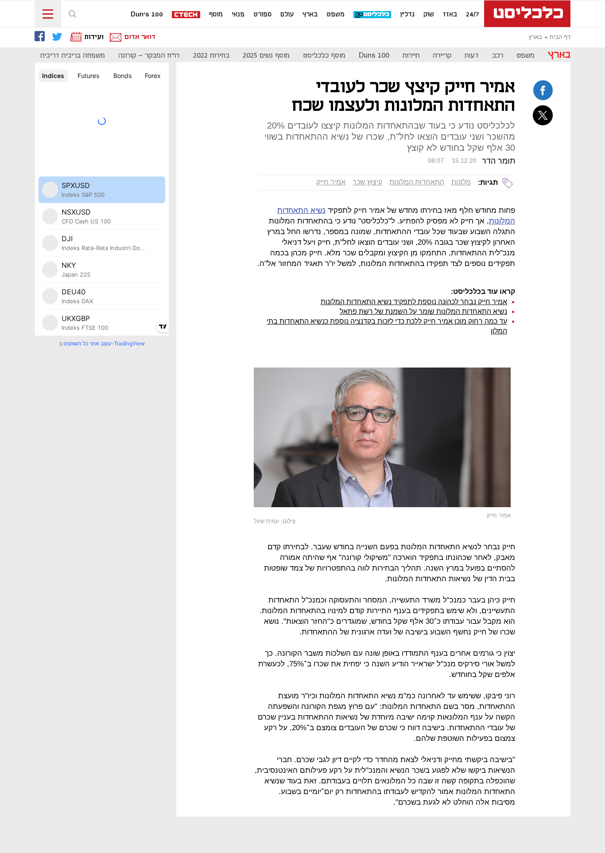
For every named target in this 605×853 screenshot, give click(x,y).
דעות (472, 55)
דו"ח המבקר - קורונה (149, 55)
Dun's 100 (147, 15)
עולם (287, 15)
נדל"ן (407, 15)
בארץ (310, 15)
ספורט (262, 15)
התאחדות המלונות (416, 182)
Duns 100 (374, 55)
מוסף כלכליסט (324, 55)
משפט (335, 15)
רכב (497, 55)
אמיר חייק (330, 182)
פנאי (238, 15)
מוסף (216, 15)
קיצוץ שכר (367, 182)
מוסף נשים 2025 (266, 55)
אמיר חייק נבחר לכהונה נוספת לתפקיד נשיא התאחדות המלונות (414, 301)
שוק (428, 15)
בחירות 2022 (211, 55)
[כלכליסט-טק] (372, 14)
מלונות (461, 182)
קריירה (442, 55)
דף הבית (560, 37)
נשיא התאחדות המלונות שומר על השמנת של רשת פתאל (423, 311)
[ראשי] (527, 13)
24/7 (472, 15)
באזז (450, 15)
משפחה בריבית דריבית (72, 55)
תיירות (411, 55)
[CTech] (186, 15)
